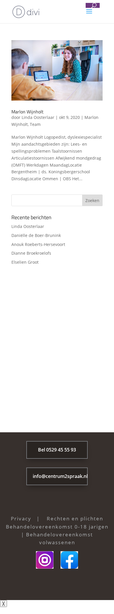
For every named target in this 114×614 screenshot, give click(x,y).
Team (35, 124)
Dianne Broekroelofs (31, 253)
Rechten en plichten (75, 518)
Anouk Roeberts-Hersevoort (38, 244)
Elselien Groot (25, 262)
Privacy (21, 518)
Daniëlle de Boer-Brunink (36, 235)
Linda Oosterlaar (38, 117)
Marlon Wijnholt (27, 111)
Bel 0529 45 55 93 (57, 450)
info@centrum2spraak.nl (60, 476)
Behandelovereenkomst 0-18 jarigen (57, 526)
